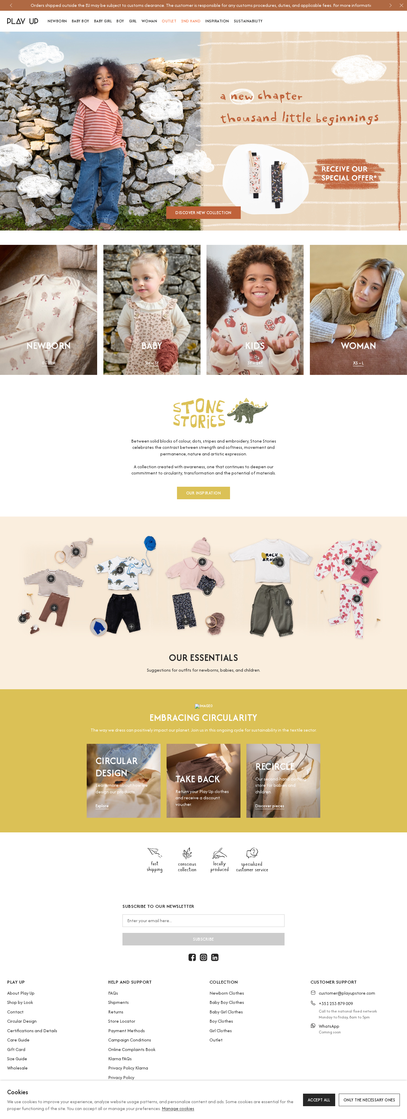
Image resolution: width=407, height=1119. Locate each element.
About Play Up (21, 993)
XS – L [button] (358, 363)
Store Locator (121, 1021)
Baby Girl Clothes (226, 1012)
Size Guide (17, 1058)
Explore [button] (102, 806)
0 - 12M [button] (48, 363)
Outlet (216, 1040)
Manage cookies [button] (178, 1108)
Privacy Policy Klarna (128, 1068)
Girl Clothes (220, 1030)
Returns (115, 1012)
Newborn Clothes (226, 993)
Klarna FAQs (120, 1058)
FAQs (113, 993)
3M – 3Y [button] (152, 363)
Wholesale (17, 1068)
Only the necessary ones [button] (369, 1100)
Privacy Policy (121, 1077)
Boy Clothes (221, 1021)
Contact (15, 1012)
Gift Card (16, 1049)
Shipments (118, 1002)
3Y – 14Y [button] (255, 363)
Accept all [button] (319, 1100)
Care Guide (18, 1040)
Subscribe (203, 939)
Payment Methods (126, 1030)
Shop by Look (20, 1002)
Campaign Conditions (129, 1040)
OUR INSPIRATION (203, 493)
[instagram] (203, 957)
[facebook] (192, 957)
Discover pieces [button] (269, 806)
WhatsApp (329, 1026)
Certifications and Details (32, 1030)
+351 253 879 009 (336, 1003)
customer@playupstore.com (347, 993)
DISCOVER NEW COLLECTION (203, 213)
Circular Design (22, 1021)
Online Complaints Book (132, 1049)
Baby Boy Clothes (226, 1002)
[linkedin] (214, 957)
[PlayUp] (22, 21)
